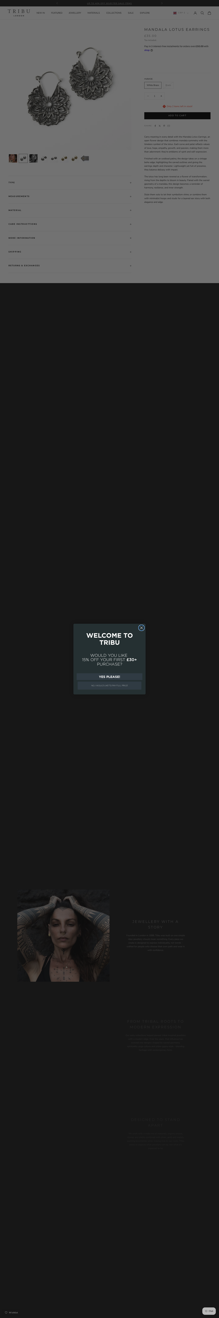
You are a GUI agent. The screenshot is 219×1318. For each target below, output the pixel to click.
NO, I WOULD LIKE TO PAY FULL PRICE (109, 685)
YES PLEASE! (109, 676)
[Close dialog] (141, 628)
